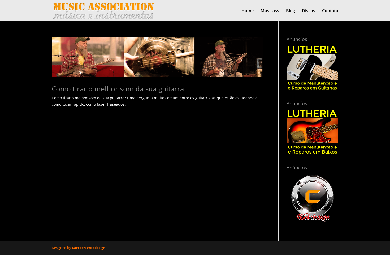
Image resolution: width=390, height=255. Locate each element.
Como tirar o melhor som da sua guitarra (118, 89)
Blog (290, 11)
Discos (308, 11)
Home (247, 11)
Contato (330, 11)
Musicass (270, 11)
